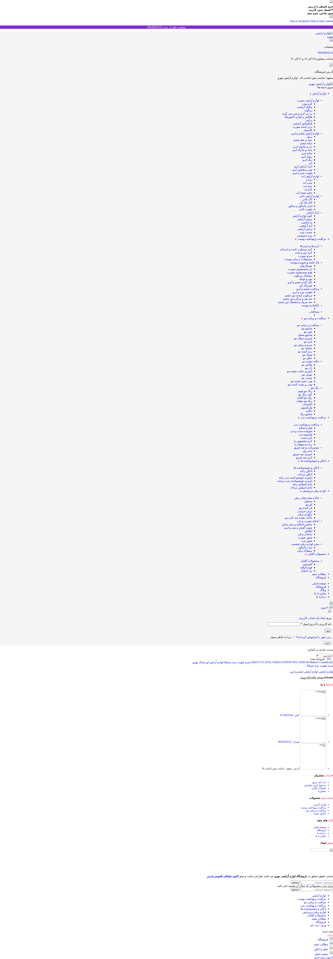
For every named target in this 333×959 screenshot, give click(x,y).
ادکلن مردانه (305, 474)
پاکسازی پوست (310, 305)
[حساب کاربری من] (329, 611)
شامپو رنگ (306, 414)
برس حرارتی (304, 511)
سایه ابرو (307, 153)
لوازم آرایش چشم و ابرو (305, 133)
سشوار (308, 501)
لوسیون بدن (305, 434)
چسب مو (307, 377)
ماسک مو (306, 348)
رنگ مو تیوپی (304, 391)
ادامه (327, 643)
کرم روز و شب (303, 252)
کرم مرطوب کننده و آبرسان (296, 249)
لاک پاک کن (305, 202)
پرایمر (308, 120)
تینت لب (307, 182)
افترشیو (307, 564)
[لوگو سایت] (321, 36)
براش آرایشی (304, 219)
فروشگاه (321, 830)
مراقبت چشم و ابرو (307, 288)
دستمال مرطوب (302, 275)
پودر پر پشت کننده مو (300, 384)
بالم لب (308, 189)
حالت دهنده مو (310, 361)
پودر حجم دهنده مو (301, 381)
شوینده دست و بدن (301, 431)
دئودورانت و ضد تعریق (306, 447)
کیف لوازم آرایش (302, 215)
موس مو (307, 374)
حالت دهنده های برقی (306, 497)
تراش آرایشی (304, 228)
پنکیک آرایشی (304, 106)
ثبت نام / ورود (319, 782)
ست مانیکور (305, 547)
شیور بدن (306, 540)
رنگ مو (315, 387)
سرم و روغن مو (303, 344)
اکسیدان (307, 404)
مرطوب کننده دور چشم (298, 295)
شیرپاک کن (305, 285)
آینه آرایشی (306, 225)
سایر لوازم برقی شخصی (305, 544)
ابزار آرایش (312, 212)
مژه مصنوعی (304, 235)
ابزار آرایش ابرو (303, 166)
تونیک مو (307, 354)
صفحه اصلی (319, 827)
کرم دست (306, 437)
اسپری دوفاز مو (303, 338)
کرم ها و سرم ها (309, 245)
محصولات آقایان (310, 560)
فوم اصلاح (306, 567)
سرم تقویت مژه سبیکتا (320, 665)
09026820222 (325, 52)
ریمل (309, 136)
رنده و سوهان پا (303, 444)
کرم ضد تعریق (304, 457)
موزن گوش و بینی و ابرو (298, 527)
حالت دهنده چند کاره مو (298, 517)
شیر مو (308, 331)
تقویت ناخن (305, 209)
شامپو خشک (305, 334)
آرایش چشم (320, 813)
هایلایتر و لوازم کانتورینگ (298, 116)
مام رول (307, 450)
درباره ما (321, 833)
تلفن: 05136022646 (289, 715)
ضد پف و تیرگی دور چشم (297, 298)
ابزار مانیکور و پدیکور (300, 205)
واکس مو (307, 364)
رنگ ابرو (307, 159)
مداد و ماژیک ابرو (302, 149)
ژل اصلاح (306, 570)
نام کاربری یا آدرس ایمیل (316, 624)
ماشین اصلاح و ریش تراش (297, 524)
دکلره (309, 410)
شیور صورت (305, 537)
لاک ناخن (307, 199)
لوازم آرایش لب (310, 176)
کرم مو (308, 341)
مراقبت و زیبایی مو (308, 325)
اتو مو (309, 504)
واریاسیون (306, 407)
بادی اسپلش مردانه (301, 487)
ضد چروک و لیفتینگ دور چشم (295, 302)
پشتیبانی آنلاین (319, 788)
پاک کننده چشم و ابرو (300, 282)
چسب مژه (306, 232)
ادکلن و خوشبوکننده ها (306, 467)
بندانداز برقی (305, 534)
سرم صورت (305, 255)
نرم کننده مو (305, 351)
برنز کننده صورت (302, 126)
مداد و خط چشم (302, 139)
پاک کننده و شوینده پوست (304, 262)
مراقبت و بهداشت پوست (313, 807)
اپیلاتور (308, 530)
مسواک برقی (304, 550)
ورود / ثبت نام (318, 925)
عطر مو (307, 358)
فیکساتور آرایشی (302, 123)
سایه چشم (306, 143)
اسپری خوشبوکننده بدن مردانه (295, 480)
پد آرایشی (306, 222)
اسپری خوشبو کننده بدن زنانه (295, 477)
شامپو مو (307, 328)
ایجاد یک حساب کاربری (312, 617)
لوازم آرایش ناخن (309, 196)
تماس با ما (320, 836)
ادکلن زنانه (306, 471)
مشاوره (322, 791)
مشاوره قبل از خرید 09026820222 (166, 27)
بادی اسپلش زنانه (302, 484)
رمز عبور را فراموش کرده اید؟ (313, 637)
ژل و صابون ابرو (302, 146)
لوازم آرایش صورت (308, 100)
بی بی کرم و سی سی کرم (297, 113)
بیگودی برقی (305, 514)
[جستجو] (331, 603)
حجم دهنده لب (304, 192)
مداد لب (307, 186)
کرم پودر (307, 103)
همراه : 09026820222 (288, 742)
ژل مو (308, 367)
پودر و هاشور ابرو (302, 169)
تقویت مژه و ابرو (302, 172)
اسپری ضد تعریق (302, 454)
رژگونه (308, 110)
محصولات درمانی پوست (298, 259)
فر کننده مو (305, 507)
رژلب (309, 179)
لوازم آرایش (326, 671)
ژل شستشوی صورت (300, 269)
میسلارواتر (306, 265)
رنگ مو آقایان (304, 397)
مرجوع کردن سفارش (315, 785)
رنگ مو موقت (304, 400)
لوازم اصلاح (305, 427)
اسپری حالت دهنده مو (299, 371)
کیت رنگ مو (305, 394)
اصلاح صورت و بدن (308, 520)
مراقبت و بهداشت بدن (306, 424)
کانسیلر (308, 130)
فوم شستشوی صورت (299, 272)
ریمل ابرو (306, 156)
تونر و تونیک (305, 278)
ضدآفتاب (314, 311)
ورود (328, 630)
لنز (310, 163)
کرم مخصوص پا (303, 441)
